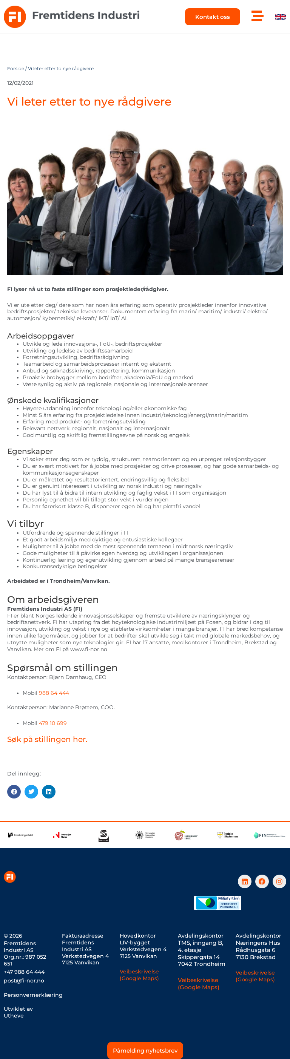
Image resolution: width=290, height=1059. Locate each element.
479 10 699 (53, 723)
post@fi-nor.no (24, 981)
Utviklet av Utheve (18, 1012)
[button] (14, 791)
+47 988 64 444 (24, 972)
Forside (15, 68)
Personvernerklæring (33, 995)
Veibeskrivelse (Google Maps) (139, 975)
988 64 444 (54, 693)
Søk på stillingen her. (47, 739)
